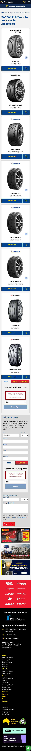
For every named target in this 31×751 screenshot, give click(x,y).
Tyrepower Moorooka (17, 6)
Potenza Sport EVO (15, 105)
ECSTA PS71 (15, 61)
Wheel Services (6, 689)
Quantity (23, 433)
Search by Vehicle (7, 657)
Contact (5, 694)
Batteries (4, 680)
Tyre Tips (4, 667)
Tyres (4, 655)
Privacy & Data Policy (12, 746)
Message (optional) (8, 503)
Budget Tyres (6, 712)
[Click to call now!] (24, 2)
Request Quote (8, 524)
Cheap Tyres (5, 714)
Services (5, 676)
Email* (5, 450)
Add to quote (12, 68)
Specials (5, 692)
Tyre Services (6, 687)
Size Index (5, 707)
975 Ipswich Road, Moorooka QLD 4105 (15, 630)
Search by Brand (7, 662)
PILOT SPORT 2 (15, 149)
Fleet (4, 696)
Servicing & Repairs (8, 685)
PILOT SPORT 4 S (15, 193)
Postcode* (6, 456)
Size (4, 433)
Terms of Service (22, 517)
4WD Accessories (7, 678)
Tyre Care (5, 664)
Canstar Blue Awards (8, 709)
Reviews (5, 701)
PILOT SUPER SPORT (15, 237)
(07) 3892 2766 (11, 635)
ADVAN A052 (15, 325)
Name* (5, 439)
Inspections (5, 683)
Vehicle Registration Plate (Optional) (10, 496)
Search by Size (6, 660)
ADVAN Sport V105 (15, 369)
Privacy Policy (11, 517)
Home (5, 13)
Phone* (5, 444)
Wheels (4, 669)
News (4, 699)
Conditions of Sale (22, 746)
